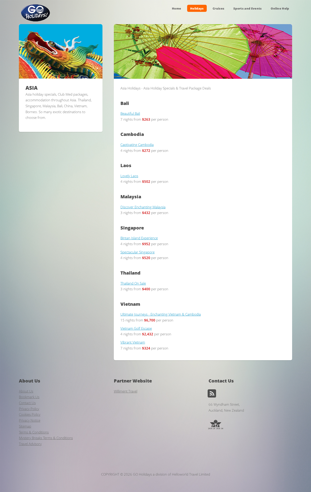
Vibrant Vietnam (132, 342)
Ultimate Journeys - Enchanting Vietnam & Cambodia (160, 314)
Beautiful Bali (130, 113)
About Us (26, 391)
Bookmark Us (29, 397)
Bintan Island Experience (139, 238)
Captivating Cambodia (137, 144)
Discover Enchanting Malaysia (143, 207)
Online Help (280, 8)
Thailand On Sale (133, 283)
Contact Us (27, 402)
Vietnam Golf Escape (136, 328)
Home (176, 8)
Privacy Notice (29, 420)
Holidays (197, 8)
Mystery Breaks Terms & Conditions (46, 438)
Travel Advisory (30, 443)
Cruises (218, 8)
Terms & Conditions (34, 432)
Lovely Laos (129, 175)
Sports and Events (247, 8)
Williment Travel (125, 391)
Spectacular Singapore (137, 252)
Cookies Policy (29, 414)
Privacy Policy (29, 408)
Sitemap (25, 426)
